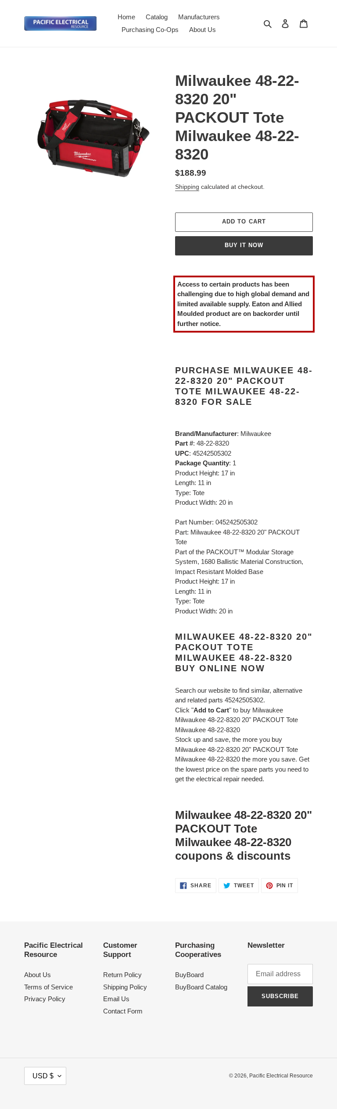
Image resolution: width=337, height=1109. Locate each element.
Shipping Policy (125, 987)
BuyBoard (189, 974)
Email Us (116, 999)
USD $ (43, 1076)
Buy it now (244, 245)
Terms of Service (48, 987)
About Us (37, 974)
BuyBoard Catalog (201, 987)
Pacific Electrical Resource (281, 1076)
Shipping (187, 186)
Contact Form (123, 1011)
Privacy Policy (44, 999)
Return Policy (122, 974)
